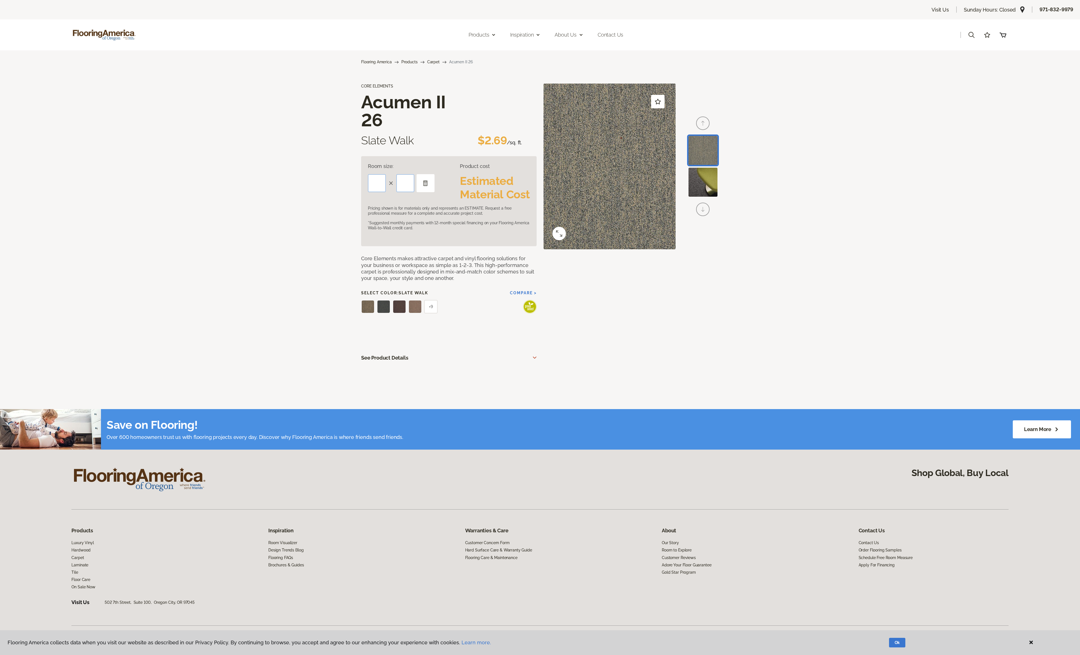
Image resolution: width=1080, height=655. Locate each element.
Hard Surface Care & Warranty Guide (498, 550)
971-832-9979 (1056, 9)
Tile (74, 572)
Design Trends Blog (285, 550)
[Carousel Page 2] (703, 182)
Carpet (433, 62)
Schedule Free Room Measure (886, 557)
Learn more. (476, 642)
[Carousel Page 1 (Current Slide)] (703, 150)
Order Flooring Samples (880, 550)
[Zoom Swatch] (559, 233)
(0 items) (1003, 35)
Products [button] (479, 35)
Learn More (1037, 429)
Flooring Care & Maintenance (491, 557)
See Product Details (384, 358)
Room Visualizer (282, 542)
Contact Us (610, 35)
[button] (971, 35)
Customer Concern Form (487, 542)
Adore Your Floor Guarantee (686, 565)
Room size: (380, 166)
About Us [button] (566, 35)
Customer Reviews (679, 557)
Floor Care (80, 579)
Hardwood (81, 550)
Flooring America (376, 62)
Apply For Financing (877, 565)
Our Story (670, 542)
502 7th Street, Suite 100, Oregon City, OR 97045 (150, 602)
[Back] (703, 123)
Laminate (79, 565)
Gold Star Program (679, 572)
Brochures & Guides (286, 565)
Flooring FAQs (280, 557)
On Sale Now (83, 587)
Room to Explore (677, 550)
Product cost (475, 166)
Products (409, 62)
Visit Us (940, 10)
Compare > (523, 293)
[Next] (703, 209)
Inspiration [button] (522, 35)
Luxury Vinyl (82, 542)
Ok (897, 642)
